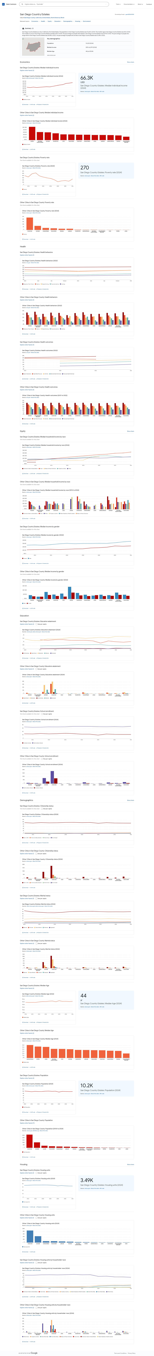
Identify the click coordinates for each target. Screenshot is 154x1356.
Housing (77, 21)
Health (43, 21)
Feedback (149, 4)
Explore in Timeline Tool (43, 104)
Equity (50, 21)
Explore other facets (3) (27, 898)
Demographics (67, 21)
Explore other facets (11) (27, 1123)
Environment (87, 21)
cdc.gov (28, 262)
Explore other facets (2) (27, 70)
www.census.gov (51, 55)
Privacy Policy (131, 1353)
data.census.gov (30, 78)
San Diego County (29, 17)
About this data (39, 78)
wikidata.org (36, 1130)
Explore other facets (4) (27, 255)
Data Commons (11, 4)
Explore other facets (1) (27, 669)
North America (55, 17)
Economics (35, 21)
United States (46, 17)
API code (33, 104)
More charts (130, 62)
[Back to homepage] (3, 4)
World (62, 17)
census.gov (87, 91)
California (38, 17)
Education (57, 21)
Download (26, 104)
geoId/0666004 (130, 14)
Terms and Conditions (120, 1353)
